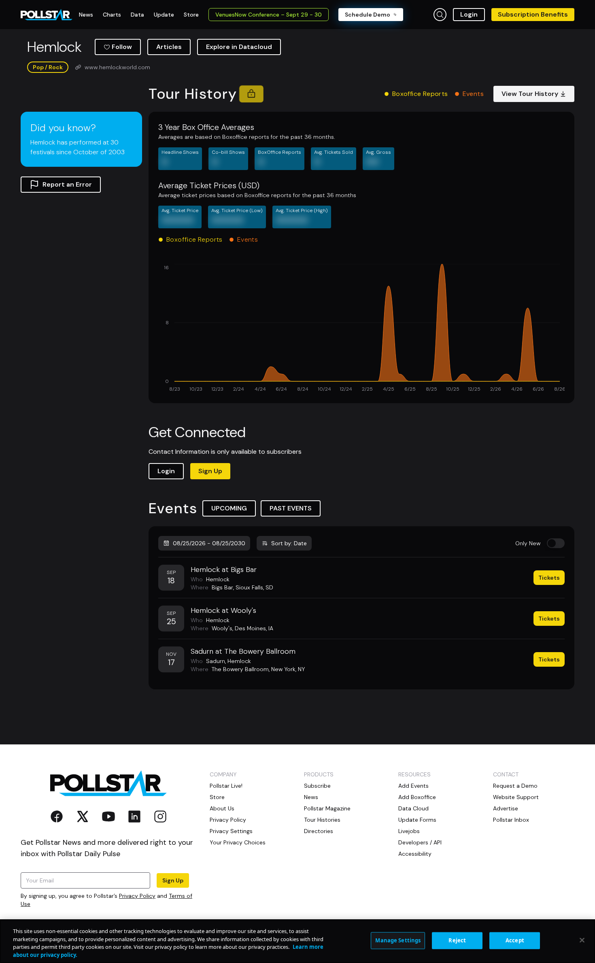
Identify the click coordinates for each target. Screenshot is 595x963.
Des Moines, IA (254, 628)
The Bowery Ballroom (240, 669)
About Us (222, 808)
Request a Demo (515, 785)
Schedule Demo (367, 14)
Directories (318, 831)
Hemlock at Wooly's (223, 610)
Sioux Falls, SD (254, 587)
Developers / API (420, 842)
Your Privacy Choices (238, 842)
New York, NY (288, 669)
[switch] (556, 543)
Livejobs (409, 831)
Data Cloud (413, 808)
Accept (515, 940)
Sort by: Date (289, 543)
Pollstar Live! (226, 785)
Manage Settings (398, 940)
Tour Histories (322, 819)
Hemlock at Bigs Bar (224, 569)
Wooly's (222, 628)
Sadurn (215, 661)
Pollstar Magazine (327, 808)
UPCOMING (229, 508)
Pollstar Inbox (511, 819)
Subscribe (317, 785)
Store (217, 797)
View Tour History (530, 93)
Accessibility (414, 853)
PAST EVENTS (291, 508)
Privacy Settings (231, 831)
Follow (122, 47)
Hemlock (218, 579)
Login (469, 14)
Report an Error (67, 184)
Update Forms (417, 819)
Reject (457, 940)
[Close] (582, 940)
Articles (169, 47)
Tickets (549, 577)
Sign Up (210, 471)
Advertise (505, 808)
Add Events (413, 785)
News (311, 797)
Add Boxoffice (417, 797)
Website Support (516, 797)
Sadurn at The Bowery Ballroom (243, 651)
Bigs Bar (222, 587)
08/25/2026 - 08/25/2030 (209, 543)
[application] (361, 328)
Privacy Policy (137, 895)
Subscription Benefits (533, 14)
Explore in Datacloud (239, 47)
